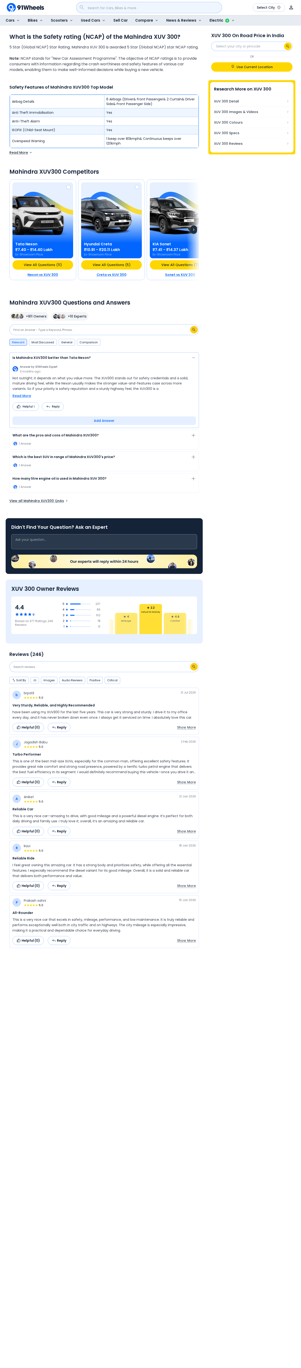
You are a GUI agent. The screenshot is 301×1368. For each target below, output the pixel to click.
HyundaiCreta (98, 244)
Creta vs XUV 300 (112, 274)
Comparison (88, 342)
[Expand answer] (193, 436)
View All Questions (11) (43, 265)
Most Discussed (43, 342)
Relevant (18, 342)
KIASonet (162, 244)
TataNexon (26, 244)
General (66, 342)
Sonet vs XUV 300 (180, 274)
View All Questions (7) (180, 265)
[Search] (288, 46)
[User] (291, 7)
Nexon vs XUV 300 (43, 274)
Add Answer (104, 420)
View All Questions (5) (112, 265)
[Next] (193, 229)
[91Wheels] (25, 7)
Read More (21, 395)
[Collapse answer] (193, 358)
